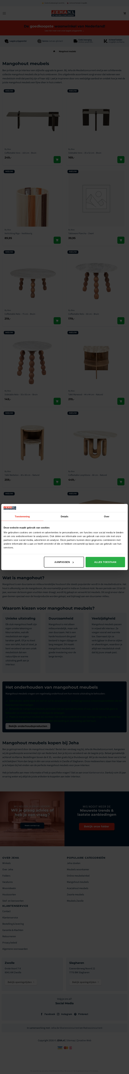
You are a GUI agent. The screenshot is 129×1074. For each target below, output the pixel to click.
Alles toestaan (105, 562)
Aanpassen (62, 562)
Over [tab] (106, 516)
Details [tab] (64, 516)
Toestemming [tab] (22, 516)
